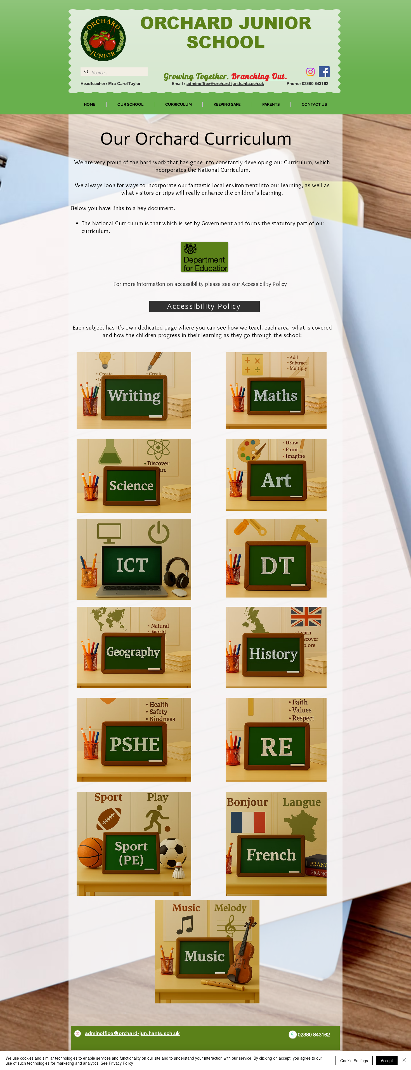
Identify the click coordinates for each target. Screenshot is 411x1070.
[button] (130, 104)
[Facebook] (324, 71)
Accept (387, 1060)
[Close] (404, 1060)
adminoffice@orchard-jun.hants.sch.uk (225, 83)
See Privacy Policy (117, 1063)
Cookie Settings (354, 1060)
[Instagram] (310, 71)
